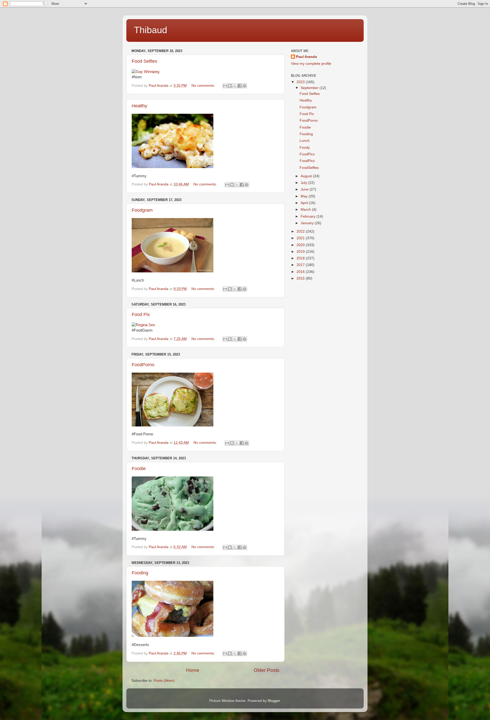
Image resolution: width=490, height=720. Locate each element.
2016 (301, 272)
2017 (301, 265)
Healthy (139, 105)
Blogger (274, 701)
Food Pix (141, 314)
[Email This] (225, 85)
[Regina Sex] (143, 325)
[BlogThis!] (229, 85)
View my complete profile (311, 64)
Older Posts (266, 670)
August (307, 176)
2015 (301, 278)
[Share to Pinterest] (244, 85)
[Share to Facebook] (239, 85)
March (306, 209)
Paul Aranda (306, 57)
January (308, 223)
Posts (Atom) (164, 681)
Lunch (305, 141)
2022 (301, 231)
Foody (305, 147)
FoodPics (307, 154)
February (308, 216)
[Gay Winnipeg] (145, 72)
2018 (301, 258)
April (305, 203)
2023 (301, 82)
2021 (301, 238)
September (310, 88)
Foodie (139, 468)
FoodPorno (143, 364)
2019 (301, 252)
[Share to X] (234, 85)
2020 (301, 245)
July (304, 183)
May (305, 196)
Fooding (140, 572)
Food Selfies (144, 61)
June (305, 189)
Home (192, 670)
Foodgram (142, 210)
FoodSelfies (309, 168)
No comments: (203, 85)
